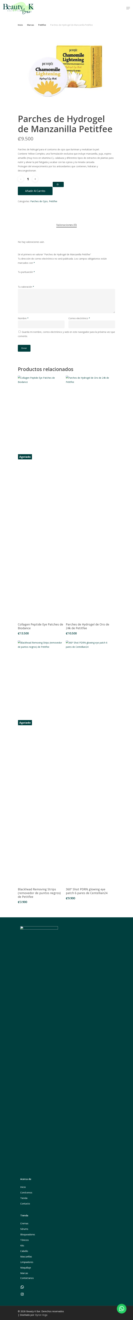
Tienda (23, 1198)
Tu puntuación (26, 271)
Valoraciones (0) (66, 225)
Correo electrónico (79, 318)
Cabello (24, 1251)
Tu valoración (26, 286)
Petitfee (42, 24)
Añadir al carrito (35, 191)
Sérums (24, 1228)
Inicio (20, 24)
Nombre (23, 318)
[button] (122, 1308)
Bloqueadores (27, 1234)
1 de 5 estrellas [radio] (20, 276)
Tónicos (24, 1240)
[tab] (66, 225)
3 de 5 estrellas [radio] (30, 276)
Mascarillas (26, 1256)
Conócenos (26, 1192)
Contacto (25, 1203)
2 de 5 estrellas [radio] (25, 276)
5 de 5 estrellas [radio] (40, 276)
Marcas (30, 24)
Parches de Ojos (39, 201)
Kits (22, 1245)
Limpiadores (26, 1262)
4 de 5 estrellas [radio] (35, 276)
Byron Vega (41, 1314)
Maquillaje (25, 1267)
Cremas (24, 1223)
